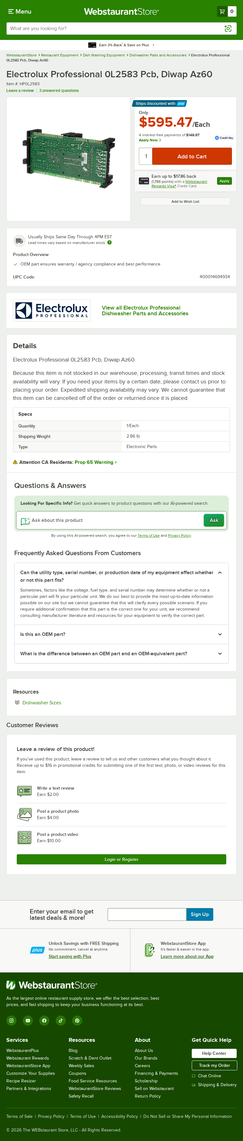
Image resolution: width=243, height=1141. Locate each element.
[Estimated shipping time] (109, 242)
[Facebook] (44, 1021)
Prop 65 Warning (94, 462)
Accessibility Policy (119, 1116)
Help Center (214, 1053)
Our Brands (146, 1058)
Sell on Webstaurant (154, 1088)
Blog (73, 1050)
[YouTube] (28, 1021)
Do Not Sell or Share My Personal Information (187, 1116)
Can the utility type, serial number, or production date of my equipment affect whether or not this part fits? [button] (117, 576)
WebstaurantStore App (28, 1065)
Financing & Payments (156, 1073)
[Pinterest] (77, 1021)
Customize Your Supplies (30, 1073)
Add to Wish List (185, 201)
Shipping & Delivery (217, 1084)
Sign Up (200, 914)
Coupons (77, 1073)
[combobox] (121, 28)
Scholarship (146, 1081)
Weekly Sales (81, 1065)
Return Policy (148, 1096)
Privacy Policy (179, 535)
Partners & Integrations (28, 1088)
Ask (214, 520)
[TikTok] (61, 1021)
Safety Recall (81, 1096)
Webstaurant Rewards (27, 1058)
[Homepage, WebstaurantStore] (121, 11)
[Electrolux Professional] (51, 310)
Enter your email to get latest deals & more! (61, 914)
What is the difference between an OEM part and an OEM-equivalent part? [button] (103, 654)
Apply (226, 182)
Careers (142, 1065)
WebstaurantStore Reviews (95, 1088)
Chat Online (209, 1076)
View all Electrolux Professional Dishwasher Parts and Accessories (145, 310)
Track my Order (214, 1065)
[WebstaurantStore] (85, 985)
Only (143, 112)
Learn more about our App (187, 956)
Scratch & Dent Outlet (90, 1058)
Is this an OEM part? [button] (42, 634)
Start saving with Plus (70, 956)
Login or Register (122, 859)
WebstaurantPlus (22, 1050)
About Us (144, 1050)
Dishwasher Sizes (61, 702)
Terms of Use (149, 535)
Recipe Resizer (21, 1081)
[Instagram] (11, 1021)
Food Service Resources (93, 1081)
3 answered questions (59, 90)
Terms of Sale (19, 1116)
